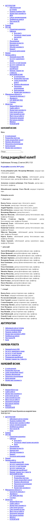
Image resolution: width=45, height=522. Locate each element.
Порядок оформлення (12, 374)
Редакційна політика (12, 370)
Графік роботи (10, 392)
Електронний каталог (12, 398)
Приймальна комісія (12, 336)
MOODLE (8, 405)
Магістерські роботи (12, 400)
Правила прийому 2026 (13, 332)
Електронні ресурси (12, 396)
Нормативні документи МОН (15, 334)
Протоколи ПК (10, 338)
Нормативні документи (13, 380)
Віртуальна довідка (12, 403)
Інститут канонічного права (14, 351)
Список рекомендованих (13, 330)
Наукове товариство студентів (16, 359)
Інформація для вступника (14, 328)
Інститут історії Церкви (13, 353)
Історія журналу (10, 368)
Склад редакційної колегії (14, 372)
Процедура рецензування (14, 376)
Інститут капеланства (13, 355)
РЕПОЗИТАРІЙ (10, 407)
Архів (7, 340)
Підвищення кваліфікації (14, 357)
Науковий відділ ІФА (12, 349)
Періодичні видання (12, 401)
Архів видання (10, 378)
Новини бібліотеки (11, 390)
